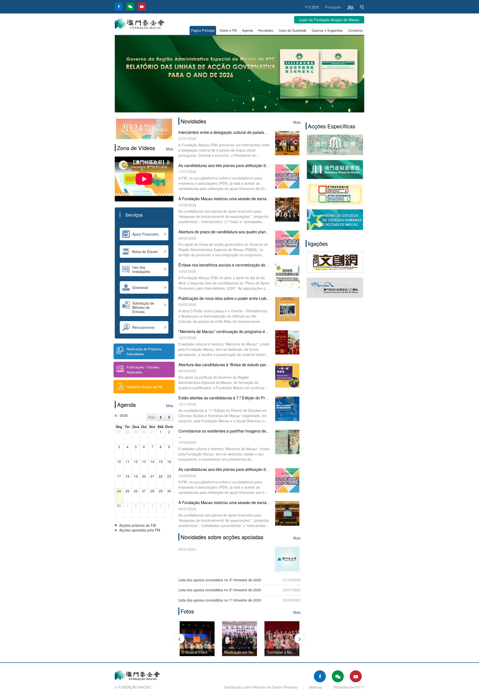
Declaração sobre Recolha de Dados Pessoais (261, 687)
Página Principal (203, 30)
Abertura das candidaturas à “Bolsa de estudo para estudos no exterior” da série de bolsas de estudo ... (269, 364)
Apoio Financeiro (145, 234)
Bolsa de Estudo (145, 251)
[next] (169, 417)
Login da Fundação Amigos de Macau (329, 19)
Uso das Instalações (141, 269)
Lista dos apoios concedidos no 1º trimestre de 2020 (219, 600)
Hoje (151, 417)
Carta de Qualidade (292, 30)
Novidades (265, 30)
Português (333, 6)
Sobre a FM (228, 30)
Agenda (247, 30)
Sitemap (315, 687)
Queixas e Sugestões (327, 30)
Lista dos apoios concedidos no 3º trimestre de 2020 (219, 579)
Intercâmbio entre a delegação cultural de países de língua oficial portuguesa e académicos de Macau (268, 132)
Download (140, 287)
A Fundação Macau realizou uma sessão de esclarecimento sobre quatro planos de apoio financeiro (266, 198)
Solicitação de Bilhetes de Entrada (143, 307)
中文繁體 (312, 6)
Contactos (355, 30)
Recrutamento (143, 327)
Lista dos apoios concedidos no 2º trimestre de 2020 (219, 589)
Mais (169, 148)
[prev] (160, 417)
